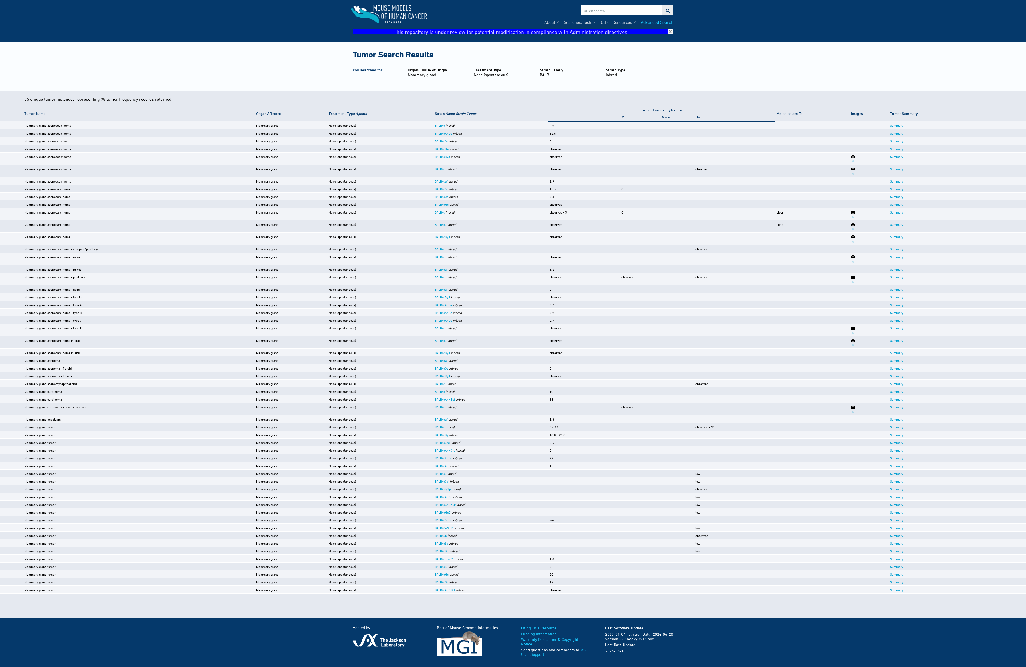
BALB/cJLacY (444, 559)
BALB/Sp (441, 535)
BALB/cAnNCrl (445, 450)
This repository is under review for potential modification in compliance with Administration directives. (511, 31)
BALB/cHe (442, 149)
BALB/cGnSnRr (445, 504)
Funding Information (539, 633)
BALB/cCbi (442, 481)
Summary (896, 125)
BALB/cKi (441, 566)
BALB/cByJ (442, 156)
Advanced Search (657, 22)
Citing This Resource (539, 628)
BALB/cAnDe (443, 133)
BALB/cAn (442, 466)
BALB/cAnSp (443, 497)
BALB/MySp (443, 489)
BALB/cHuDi (443, 512)
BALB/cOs (441, 141)
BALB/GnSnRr (444, 528)
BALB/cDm (442, 551)
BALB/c (440, 125)
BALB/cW (441, 181)
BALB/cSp (441, 543)
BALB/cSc (441, 189)
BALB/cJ (440, 169)
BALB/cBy (441, 435)
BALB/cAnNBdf (445, 399)
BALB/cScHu (443, 520)
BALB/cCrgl (442, 442)
